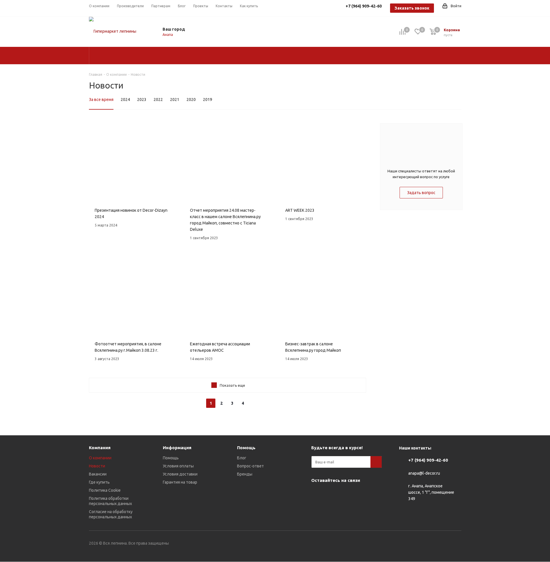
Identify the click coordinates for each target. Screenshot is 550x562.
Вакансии (98, 474)
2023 (141, 99)
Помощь (171, 458)
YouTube (331, 494)
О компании (100, 458)
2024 (125, 99)
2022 (158, 99)
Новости (97, 466)
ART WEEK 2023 (299, 210)
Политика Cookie (105, 490)
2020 (191, 99)
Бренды (244, 474)
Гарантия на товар (180, 482)
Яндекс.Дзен (317, 508)
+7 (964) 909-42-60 (428, 460)
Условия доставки (180, 474)
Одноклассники (346, 494)
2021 (174, 99)
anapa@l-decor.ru (424, 473)
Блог (241, 458)
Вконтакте (317, 494)
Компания (100, 447)
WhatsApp (360, 494)
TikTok (331, 508)
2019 (207, 99)
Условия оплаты (178, 466)
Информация (177, 447)
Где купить (99, 482)
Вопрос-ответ (250, 466)
